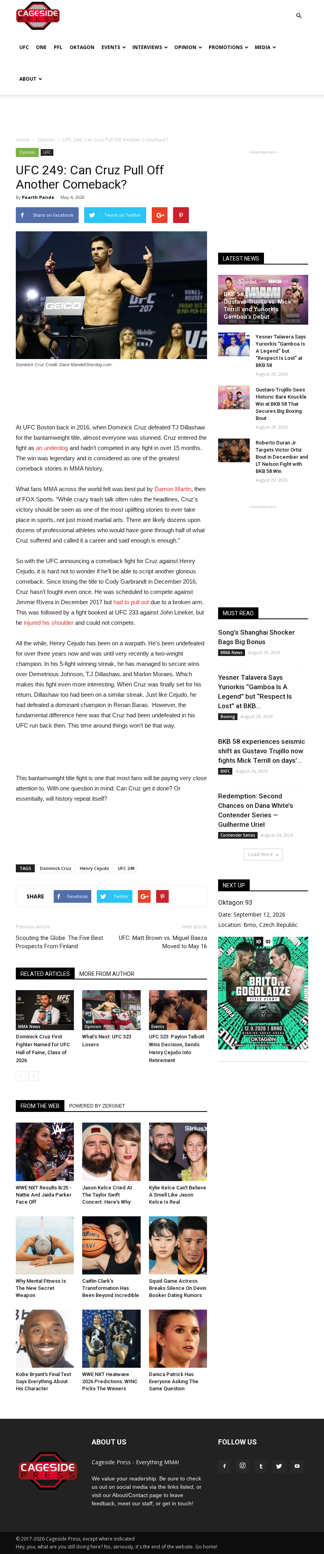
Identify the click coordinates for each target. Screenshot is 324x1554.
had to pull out (131, 602)
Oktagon (82, 47)
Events (111, 47)
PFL (58, 47)
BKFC (225, 771)
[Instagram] (242, 1466)
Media (262, 47)
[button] (298, 10)
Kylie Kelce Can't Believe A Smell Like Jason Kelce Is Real (177, 1195)
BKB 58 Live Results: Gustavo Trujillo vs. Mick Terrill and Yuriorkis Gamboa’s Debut (257, 305)
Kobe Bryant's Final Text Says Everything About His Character (43, 1381)
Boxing (227, 716)
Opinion (185, 47)
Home (23, 139)
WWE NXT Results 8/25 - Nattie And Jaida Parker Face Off (44, 1195)
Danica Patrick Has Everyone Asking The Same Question (173, 1381)
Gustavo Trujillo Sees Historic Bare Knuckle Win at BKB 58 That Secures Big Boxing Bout (281, 404)
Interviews (147, 47)
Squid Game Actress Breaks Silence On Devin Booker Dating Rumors (177, 1288)
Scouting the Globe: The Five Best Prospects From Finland (59, 942)
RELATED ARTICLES (45, 974)
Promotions (226, 47)
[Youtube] (297, 1466)
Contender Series (237, 835)
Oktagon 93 (235, 902)
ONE (41, 47)
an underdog (52, 447)
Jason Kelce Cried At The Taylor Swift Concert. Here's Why (107, 1195)
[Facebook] (224, 1466)
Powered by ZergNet (97, 1106)
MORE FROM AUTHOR (106, 974)
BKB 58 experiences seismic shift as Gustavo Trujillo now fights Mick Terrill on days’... (261, 750)
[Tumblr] (260, 1466)
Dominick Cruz (55, 868)
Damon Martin (172, 489)
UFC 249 (126, 868)
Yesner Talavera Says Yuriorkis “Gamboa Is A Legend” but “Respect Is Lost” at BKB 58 (281, 351)
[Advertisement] (162, 112)
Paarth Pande (38, 197)
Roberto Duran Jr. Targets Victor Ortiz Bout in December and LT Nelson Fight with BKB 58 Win (282, 457)
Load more (260, 854)
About (27, 79)
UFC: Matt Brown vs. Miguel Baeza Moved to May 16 (163, 942)
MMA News (29, 1026)
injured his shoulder (48, 622)
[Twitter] (279, 1466)
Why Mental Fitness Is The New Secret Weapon (41, 1288)
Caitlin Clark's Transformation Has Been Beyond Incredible (110, 1288)
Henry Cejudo (94, 868)
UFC (24, 47)
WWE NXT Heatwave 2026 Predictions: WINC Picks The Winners (110, 1381)
